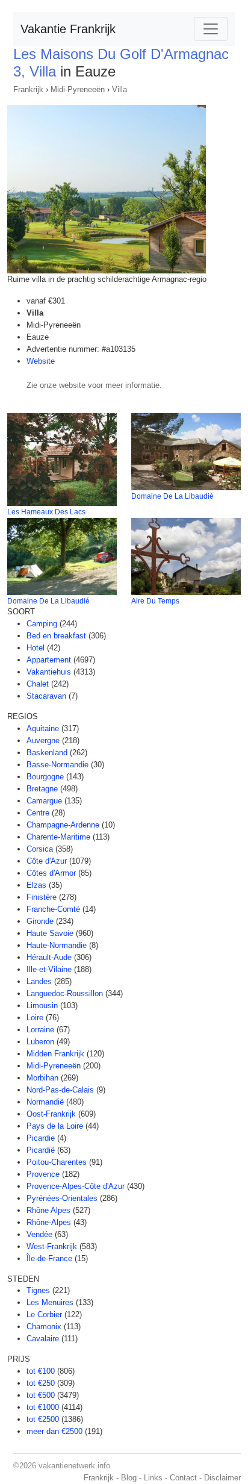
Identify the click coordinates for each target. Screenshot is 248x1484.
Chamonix (43, 1326)
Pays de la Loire (54, 1125)
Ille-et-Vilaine (49, 969)
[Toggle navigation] (211, 29)
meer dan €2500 (54, 1431)
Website (40, 361)
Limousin (42, 1005)
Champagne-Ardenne (62, 824)
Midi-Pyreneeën (78, 89)
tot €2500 (42, 1419)
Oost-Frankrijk (51, 1113)
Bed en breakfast (56, 635)
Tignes (38, 1290)
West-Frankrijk (51, 1246)
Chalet (37, 683)
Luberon (40, 1041)
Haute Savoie (49, 933)
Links (153, 1477)
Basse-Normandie (57, 764)
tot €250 (40, 1383)
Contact (183, 1477)
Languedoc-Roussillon (64, 993)
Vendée (39, 1234)
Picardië (40, 1150)
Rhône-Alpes (48, 1222)
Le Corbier (44, 1314)
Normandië (45, 1101)
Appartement (48, 659)
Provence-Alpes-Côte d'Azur (75, 1186)
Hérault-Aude (49, 957)
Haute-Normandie (56, 945)
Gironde (40, 921)
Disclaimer (222, 1477)
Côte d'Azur (46, 860)
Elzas (36, 885)
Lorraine (40, 1029)
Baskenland (46, 752)
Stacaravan (46, 695)
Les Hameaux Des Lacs (46, 512)
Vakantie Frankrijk (68, 29)
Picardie (40, 1138)
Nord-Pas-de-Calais (60, 1089)
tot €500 (40, 1395)
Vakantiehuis (48, 671)
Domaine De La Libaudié (172, 496)
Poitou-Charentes (56, 1162)
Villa (119, 89)
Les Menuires (49, 1302)
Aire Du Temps (155, 601)
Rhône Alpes (48, 1210)
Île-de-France (49, 1258)
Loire (34, 1017)
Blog (129, 1477)
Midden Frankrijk (55, 1053)
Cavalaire (42, 1338)
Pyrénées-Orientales (62, 1198)
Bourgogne (45, 776)
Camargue (44, 800)
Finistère (41, 897)
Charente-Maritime (58, 836)
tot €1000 (42, 1407)
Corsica (39, 848)
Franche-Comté (53, 909)
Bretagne (42, 788)
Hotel (35, 647)
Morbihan (42, 1077)
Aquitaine (42, 728)
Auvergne (43, 740)
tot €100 (40, 1371)
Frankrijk (28, 89)
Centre (37, 812)
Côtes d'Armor (51, 873)
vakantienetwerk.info (74, 1465)
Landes (39, 981)
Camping (41, 623)
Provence (43, 1174)
